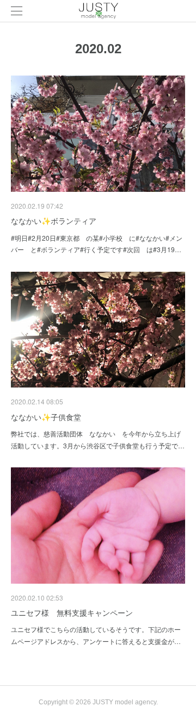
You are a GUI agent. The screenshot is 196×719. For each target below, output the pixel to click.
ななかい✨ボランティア (53, 220)
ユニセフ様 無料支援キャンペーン (72, 612)
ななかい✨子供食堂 (46, 416)
